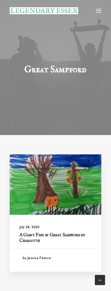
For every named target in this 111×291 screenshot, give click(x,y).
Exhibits (81, 168)
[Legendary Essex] (44, 10)
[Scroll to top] (100, 279)
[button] (98, 10)
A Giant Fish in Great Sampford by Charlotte (52, 237)
